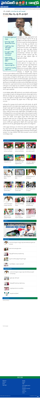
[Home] (20, 3)
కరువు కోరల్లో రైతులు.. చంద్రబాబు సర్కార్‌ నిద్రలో (16, 264)
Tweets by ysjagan (5, 326)
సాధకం (3, 384)
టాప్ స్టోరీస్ (8, 11)
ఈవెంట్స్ (23, 381)
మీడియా (23, 382)
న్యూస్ (23, 384)
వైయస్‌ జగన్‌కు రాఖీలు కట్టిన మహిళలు (15, 248)
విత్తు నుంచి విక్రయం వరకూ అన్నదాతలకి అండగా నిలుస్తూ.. (19, 163)
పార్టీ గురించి (4, 381)
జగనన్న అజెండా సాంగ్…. (8, 162)
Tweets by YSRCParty (6, 300)
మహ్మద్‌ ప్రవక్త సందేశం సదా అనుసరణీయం (17, 288)
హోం (4, 11)
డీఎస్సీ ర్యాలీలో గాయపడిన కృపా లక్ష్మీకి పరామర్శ (16, 254)
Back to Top (38, 396)
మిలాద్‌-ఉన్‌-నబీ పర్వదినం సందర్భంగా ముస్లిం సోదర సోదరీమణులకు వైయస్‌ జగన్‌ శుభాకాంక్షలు (21, 9)
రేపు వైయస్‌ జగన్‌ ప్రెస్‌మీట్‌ (14, 293)
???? (37, 6)
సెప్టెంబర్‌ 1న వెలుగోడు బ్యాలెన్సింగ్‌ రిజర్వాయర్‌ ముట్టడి (7, 217)
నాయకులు (4, 382)
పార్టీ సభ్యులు (4, 385)
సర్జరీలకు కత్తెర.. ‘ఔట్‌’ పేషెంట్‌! (14, 278)
